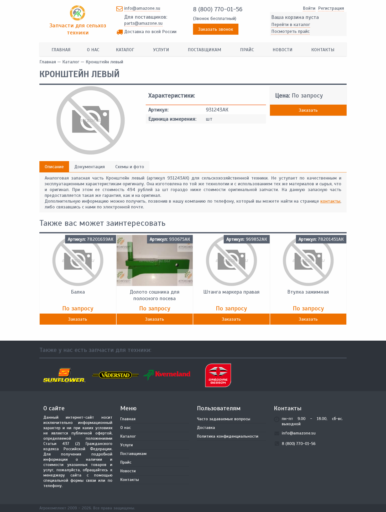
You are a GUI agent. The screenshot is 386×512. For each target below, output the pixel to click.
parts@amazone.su (143, 23)
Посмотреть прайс (290, 31)
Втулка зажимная (308, 292)
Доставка (206, 427)
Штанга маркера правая (231, 292)
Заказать (308, 110)
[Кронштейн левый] (90, 153)
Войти (309, 8)
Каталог (125, 50)
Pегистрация (331, 8)
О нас (93, 50)
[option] (65, 375)
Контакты (323, 50)
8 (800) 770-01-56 (217, 9)
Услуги (161, 50)
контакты (330, 201)
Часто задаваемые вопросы (223, 419)
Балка (78, 292)
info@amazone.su (142, 8)
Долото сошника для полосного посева (155, 295)
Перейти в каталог (290, 24)
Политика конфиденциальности (227, 436)
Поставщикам (204, 50)
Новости (283, 50)
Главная (60, 50)
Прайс (247, 50)
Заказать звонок (215, 29)
